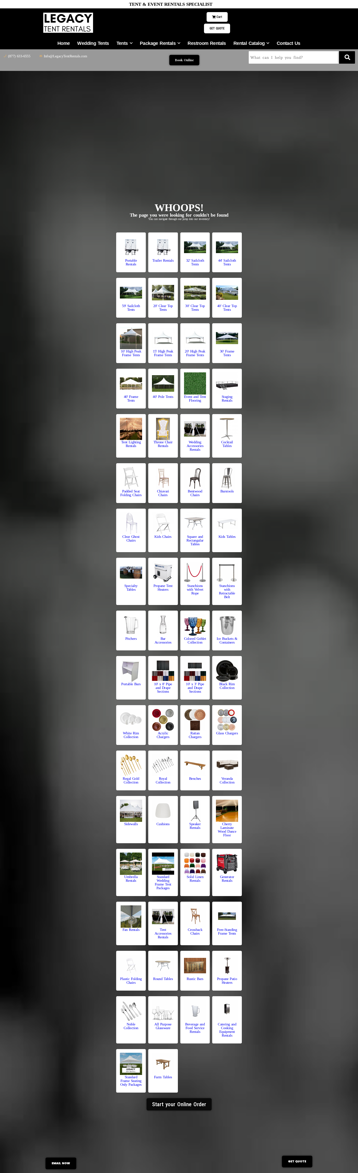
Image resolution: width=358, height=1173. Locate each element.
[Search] (347, 57)
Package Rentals (158, 43)
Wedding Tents (93, 43)
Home (63, 43)
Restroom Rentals (207, 43)
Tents (122, 43)
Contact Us (288, 43)
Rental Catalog (249, 43)
